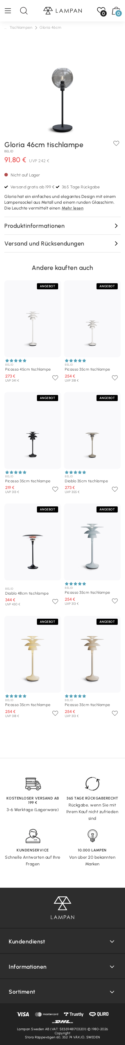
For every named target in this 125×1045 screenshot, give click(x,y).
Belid (9, 151)
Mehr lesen (72, 208)
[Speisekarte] (10, 10)
